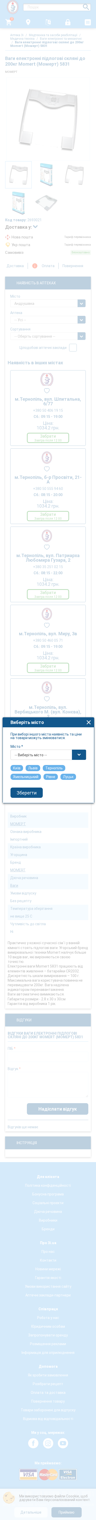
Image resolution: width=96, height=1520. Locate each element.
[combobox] (48, 755)
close (88, 722)
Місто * (16, 746)
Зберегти (27, 793)
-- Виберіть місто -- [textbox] (31, 755)
